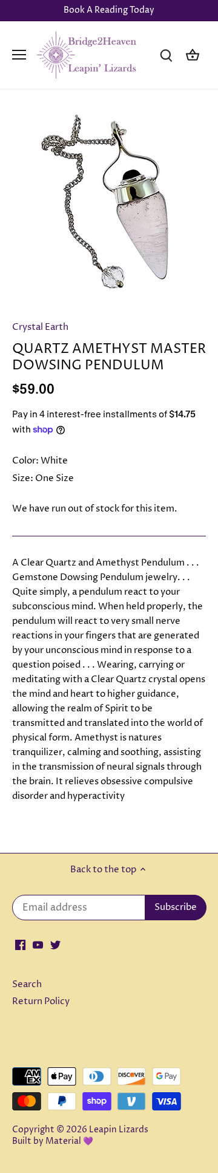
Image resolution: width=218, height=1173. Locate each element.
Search (27, 984)
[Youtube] (38, 944)
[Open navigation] (19, 55)
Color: (25, 460)
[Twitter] (55, 944)
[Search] (166, 55)
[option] (109, 208)
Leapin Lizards (118, 1129)
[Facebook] (20, 944)
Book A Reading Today (109, 10)
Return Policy (41, 1001)
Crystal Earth (40, 327)
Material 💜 (69, 1141)
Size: (22, 478)
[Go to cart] (192, 55)
